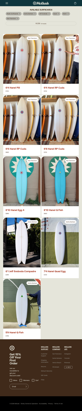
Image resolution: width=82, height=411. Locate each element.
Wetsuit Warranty (46, 371)
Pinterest (67, 362)
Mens (15, 380)
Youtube (67, 358)
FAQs (42, 380)
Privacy (50, 403)
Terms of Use (58, 403)
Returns (43, 366)
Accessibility (42, 403)
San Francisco (57, 354)
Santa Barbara (57, 358)
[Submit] (26, 386)
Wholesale (55, 367)
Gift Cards (44, 375)
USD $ (69, 367)
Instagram (67, 354)
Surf (37, 380)
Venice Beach (56, 362)
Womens (26, 380)
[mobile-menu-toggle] (6, 3)
